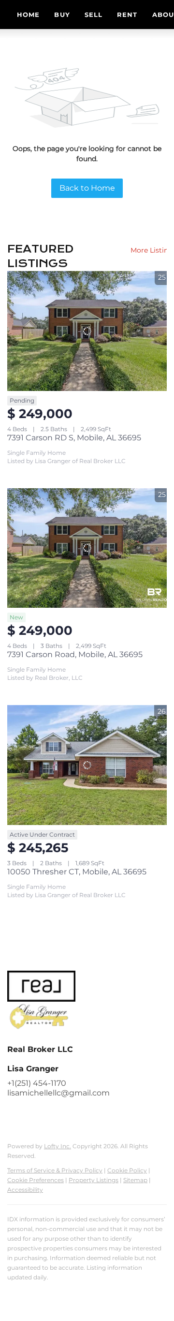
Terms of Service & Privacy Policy (54, 1170)
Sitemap (135, 1180)
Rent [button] (127, 14)
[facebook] (14, 1115)
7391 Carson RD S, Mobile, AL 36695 (74, 437)
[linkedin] (34, 1115)
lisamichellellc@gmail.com (58, 1092)
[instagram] (53, 1115)
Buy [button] (62, 14)
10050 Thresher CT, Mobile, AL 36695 (76, 871)
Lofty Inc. (57, 1146)
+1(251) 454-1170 (36, 1083)
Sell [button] (93, 14)
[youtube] (72, 1115)
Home (28, 14)
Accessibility (25, 1189)
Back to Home (87, 188)
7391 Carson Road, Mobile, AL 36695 (75, 654)
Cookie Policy (127, 1170)
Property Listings (93, 1180)
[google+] (92, 1115)
